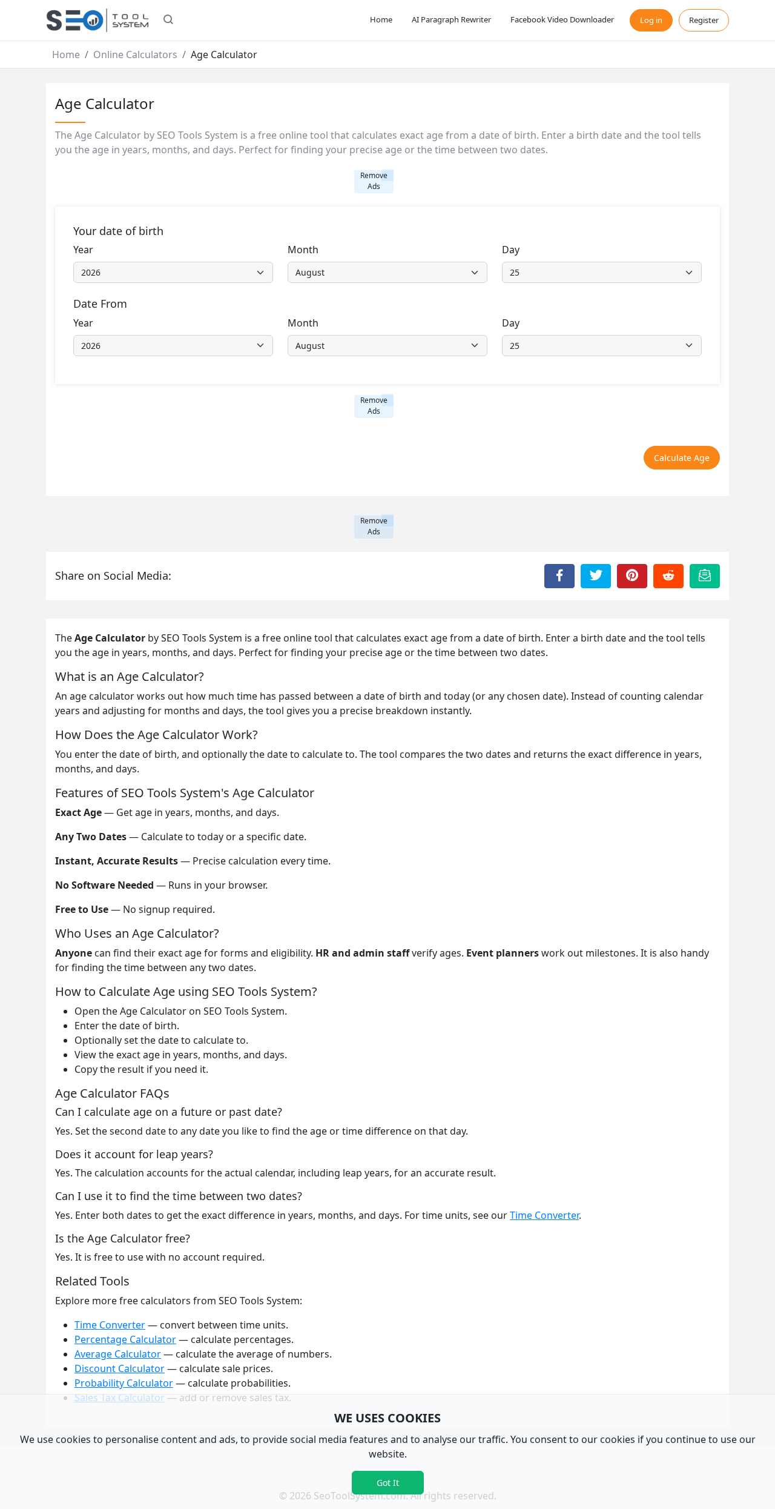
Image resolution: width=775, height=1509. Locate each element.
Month (303, 249)
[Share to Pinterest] (632, 576)
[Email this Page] (705, 576)
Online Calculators (135, 54)
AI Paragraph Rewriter (451, 19)
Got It (388, 1482)
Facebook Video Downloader (562, 19)
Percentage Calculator (125, 1339)
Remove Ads (374, 180)
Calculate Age (682, 457)
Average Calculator (117, 1354)
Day (510, 249)
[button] (168, 21)
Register (704, 20)
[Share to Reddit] (668, 576)
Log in (651, 20)
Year (83, 249)
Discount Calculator (119, 1368)
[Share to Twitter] (596, 576)
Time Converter (544, 1215)
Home (381, 19)
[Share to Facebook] (559, 576)
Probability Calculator (123, 1383)
